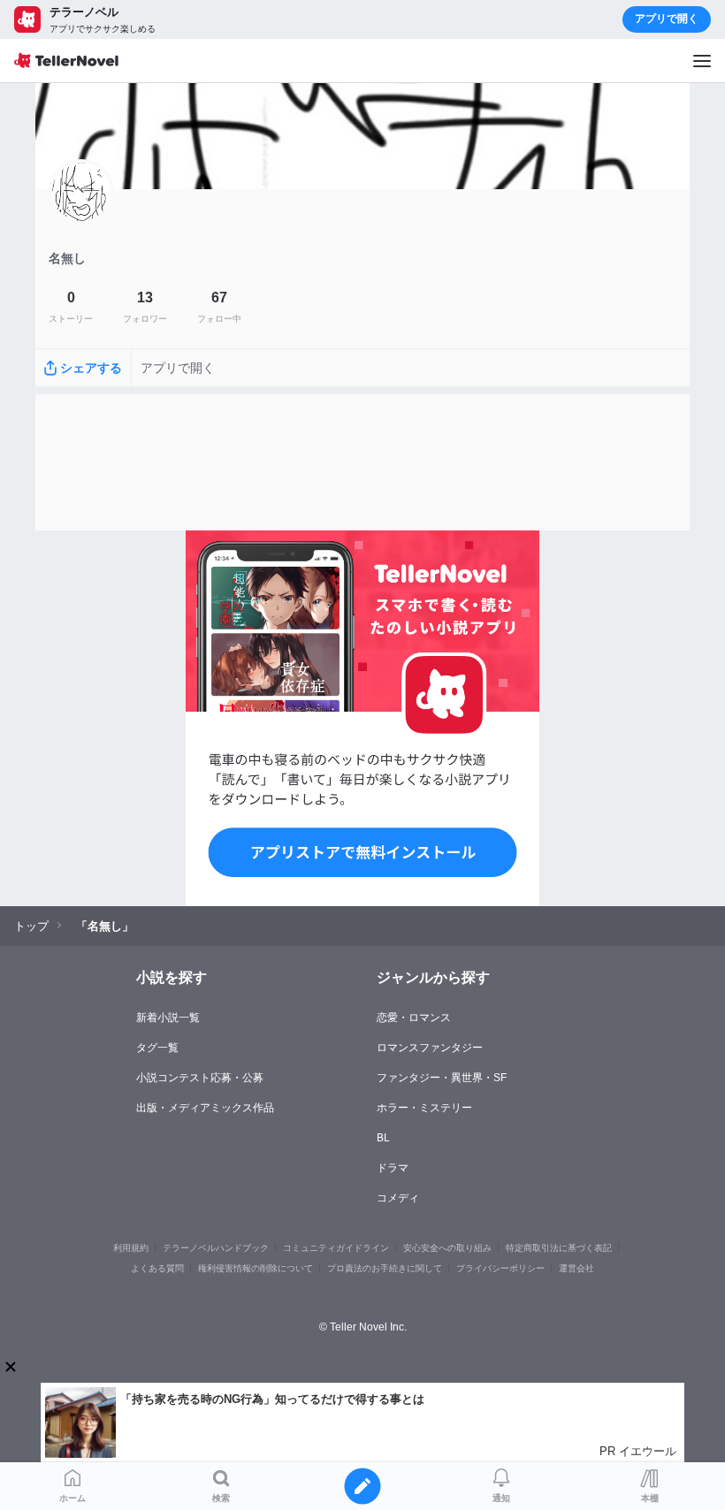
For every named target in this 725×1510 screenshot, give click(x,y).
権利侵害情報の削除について (255, 1268)
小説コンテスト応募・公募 (199, 1077)
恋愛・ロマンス (414, 1017)
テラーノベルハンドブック (216, 1248)
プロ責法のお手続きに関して (384, 1268)
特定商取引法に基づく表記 (559, 1248)
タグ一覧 (157, 1047)
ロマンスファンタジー (430, 1047)
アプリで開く (666, 18)
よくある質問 (157, 1268)
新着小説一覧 (168, 1017)
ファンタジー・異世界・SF (442, 1077)
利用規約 (131, 1248)
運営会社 (576, 1268)
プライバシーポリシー (500, 1268)
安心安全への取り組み (447, 1248)
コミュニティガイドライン (336, 1248)
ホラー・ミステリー (424, 1108)
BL (383, 1138)
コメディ (398, 1198)
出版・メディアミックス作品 (205, 1108)
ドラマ (392, 1168)
